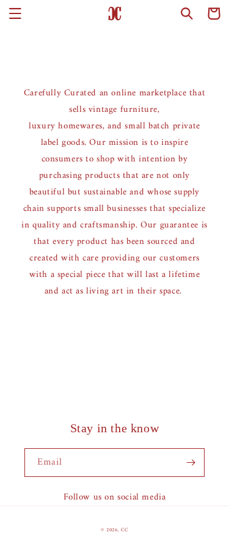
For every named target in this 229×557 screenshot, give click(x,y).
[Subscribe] (190, 462)
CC (124, 530)
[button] (15, 13)
